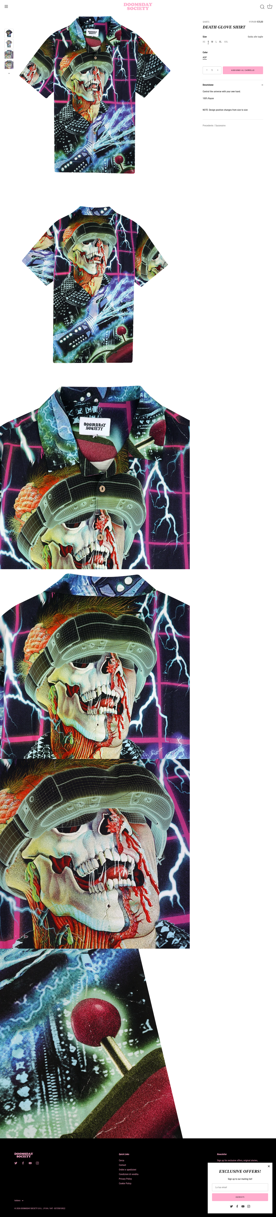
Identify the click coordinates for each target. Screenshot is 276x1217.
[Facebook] (237, 1206)
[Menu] (6, 6)
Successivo (220, 125)
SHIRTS (206, 22)
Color (205, 52)
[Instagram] (248, 1206)
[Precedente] (9, 25)
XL (220, 41)
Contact (122, 1165)
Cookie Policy (125, 1183)
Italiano (17, 1200)
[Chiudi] (269, 1166)
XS (204, 41)
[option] (9, 34)
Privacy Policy (125, 1178)
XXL (226, 41)
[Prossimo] (9, 73)
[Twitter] (231, 1206)
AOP (205, 57)
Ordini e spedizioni (127, 1169)
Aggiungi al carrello (243, 70)
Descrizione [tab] (208, 85)
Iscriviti (240, 1197)
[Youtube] (242, 1206)
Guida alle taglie (255, 36)
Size (233, 36)
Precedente (208, 125)
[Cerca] (262, 7)
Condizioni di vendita (128, 1174)
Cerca (121, 1160)
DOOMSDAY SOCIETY (29, 1208)
